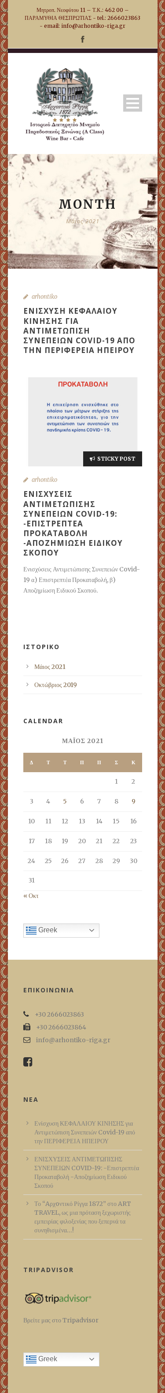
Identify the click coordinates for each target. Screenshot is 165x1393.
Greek (47, 930)
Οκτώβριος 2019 (55, 685)
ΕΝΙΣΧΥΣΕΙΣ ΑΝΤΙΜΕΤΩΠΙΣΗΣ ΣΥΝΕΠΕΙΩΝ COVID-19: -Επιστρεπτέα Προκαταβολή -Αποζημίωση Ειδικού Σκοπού (73, 523)
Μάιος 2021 (50, 667)
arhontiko (44, 296)
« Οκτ (31, 896)
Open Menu (132, 103)
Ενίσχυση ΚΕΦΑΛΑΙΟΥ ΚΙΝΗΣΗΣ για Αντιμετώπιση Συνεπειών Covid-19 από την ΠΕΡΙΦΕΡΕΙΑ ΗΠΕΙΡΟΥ (79, 330)
